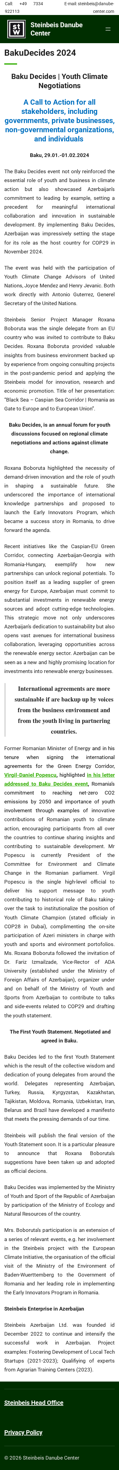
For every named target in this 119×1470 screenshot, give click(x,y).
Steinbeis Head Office (33, 1402)
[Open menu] (108, 29)
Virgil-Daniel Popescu (30, 775)
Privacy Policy (23, 1432)
